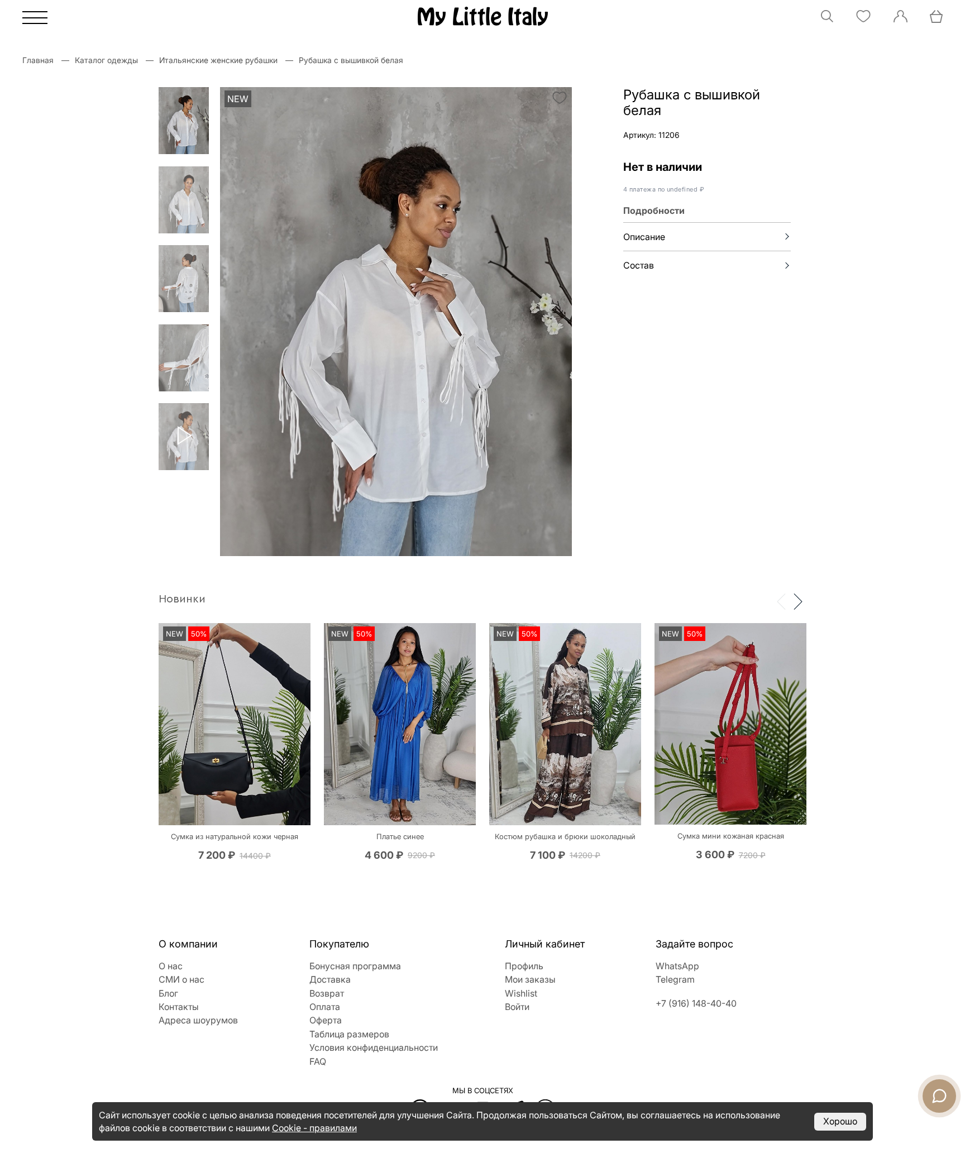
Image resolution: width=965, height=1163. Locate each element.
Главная (38, 60)
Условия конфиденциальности (373, 1047)
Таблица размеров (349, 1034)
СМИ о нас (181, 979)
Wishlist (521, 993)
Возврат (326, 993)
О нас (171, 965)
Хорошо (840, 1121)
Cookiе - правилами (314, 1127)
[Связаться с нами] (939, 1096)
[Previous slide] (781, 600)
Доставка (330, 979)
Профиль (524, 965)
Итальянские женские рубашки (218, 60)
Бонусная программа (355, 965)
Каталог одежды (106, 60)
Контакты (179, 1006)
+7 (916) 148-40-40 (696, 1003)
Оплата (324, 1006)
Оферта (325, 1020)
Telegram (675, 979)
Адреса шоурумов (198, 1020)
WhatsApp (677, 965)
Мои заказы (530, 979)
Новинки (182, 599)
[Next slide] (798, 600)
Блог (168, 993)
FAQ (317, 1061)
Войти (517, 1006)
